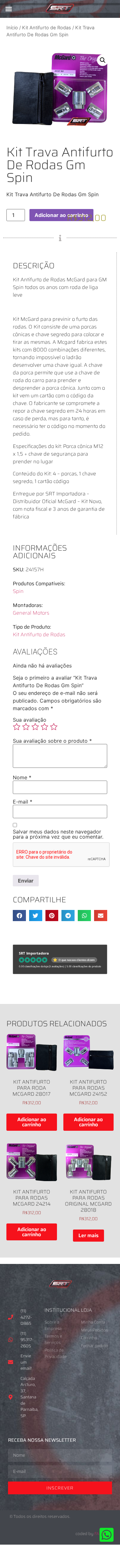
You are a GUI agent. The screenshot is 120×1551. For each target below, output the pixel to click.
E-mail (22, 801)
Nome (22, 777)
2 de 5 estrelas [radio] (26, 727)
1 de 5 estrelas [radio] (16, 727)
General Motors (31, 613)
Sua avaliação (29, 719)
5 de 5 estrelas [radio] (54, 727)
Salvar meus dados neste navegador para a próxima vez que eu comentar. (58, 834)
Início (12, 28)
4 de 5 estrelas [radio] (44, 727)
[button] (8, 9)
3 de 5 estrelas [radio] (35, 727)
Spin (18, 591)
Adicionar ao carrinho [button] (31, 1122)
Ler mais (88, 1235)
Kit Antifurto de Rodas (46, 28)
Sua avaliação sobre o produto (52, 740)
